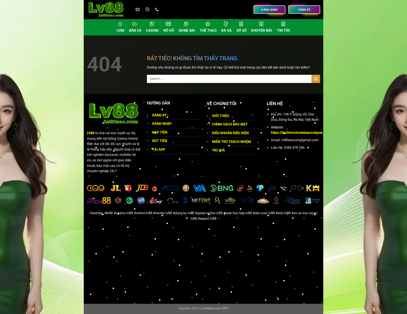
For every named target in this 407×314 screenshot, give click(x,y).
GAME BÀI (187, 30)
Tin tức (283, 30)
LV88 (120, 30)
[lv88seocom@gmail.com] (138, 9)
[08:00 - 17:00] (147, 9)
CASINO (152, 30)
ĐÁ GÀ (226, 30)
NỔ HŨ (168, 30)
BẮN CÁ (135, 30)
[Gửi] (316, 79)
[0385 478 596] (157, 9)
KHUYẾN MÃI (261, 30)
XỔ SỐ (242, 30)
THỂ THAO (208, 30)
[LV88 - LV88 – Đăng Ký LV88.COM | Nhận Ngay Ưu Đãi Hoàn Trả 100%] (108, 9)
